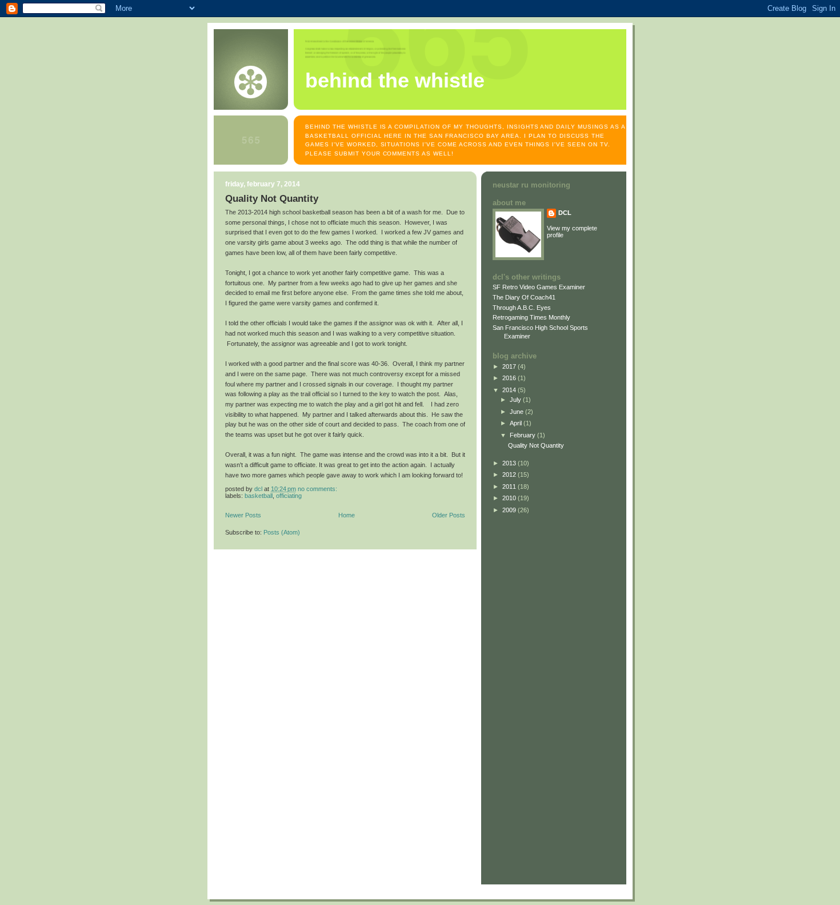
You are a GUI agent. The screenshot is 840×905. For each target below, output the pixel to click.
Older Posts (448, 515)
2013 (510, 463)
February (523, 435)
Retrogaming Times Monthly (531, 317)
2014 (510, 389)
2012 (510, 474)
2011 (510, 486)
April (516, 423)
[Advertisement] (527, 696)
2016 (510, 377)
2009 (510, 510)
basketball (259, 495)
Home (346, 515)
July (516, 399)
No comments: (318, 488)
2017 (510, 366)
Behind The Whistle (395, 80)
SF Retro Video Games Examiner (539, 287)
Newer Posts (243, 515)
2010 (510, 498)
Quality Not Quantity (271, 198)
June (517, 411)
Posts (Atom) (281, 532)
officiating (289, 495)
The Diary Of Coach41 (524, 297)
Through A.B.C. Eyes (522, 307)
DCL (564, 212)
